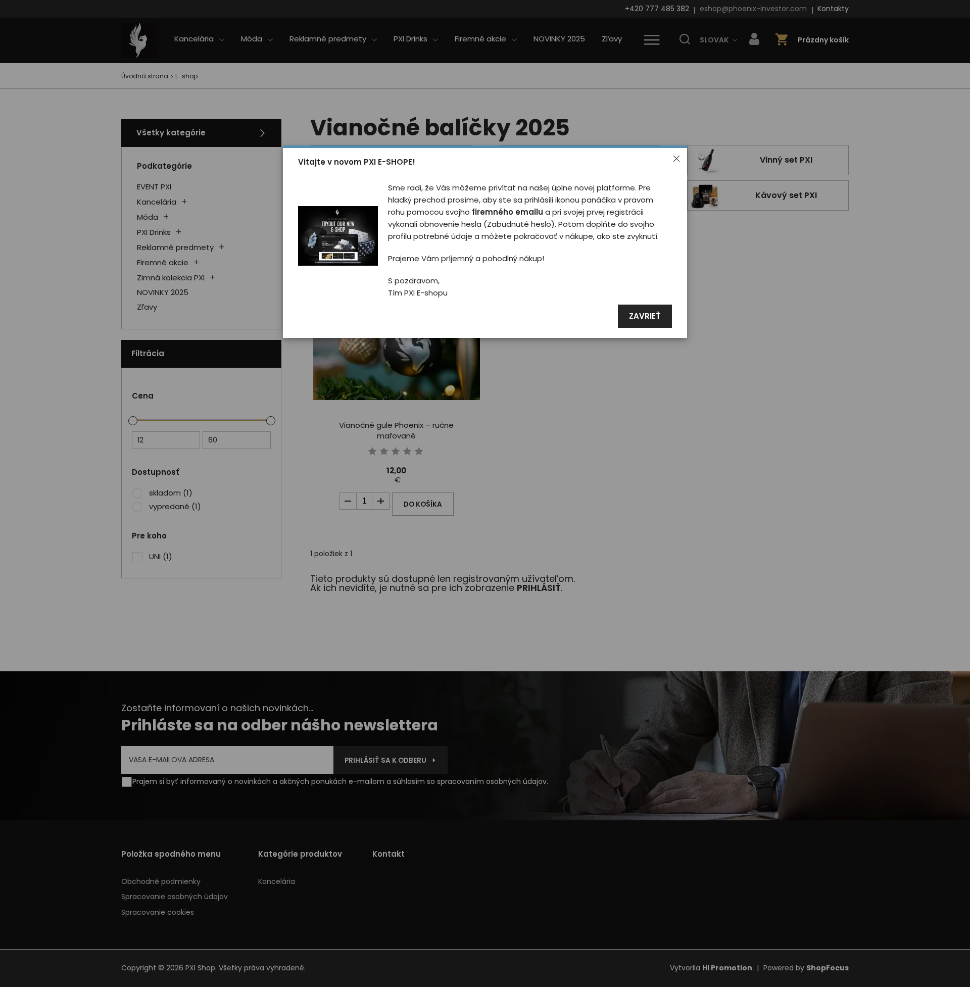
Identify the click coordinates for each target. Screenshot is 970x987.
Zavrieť (645, 316)
